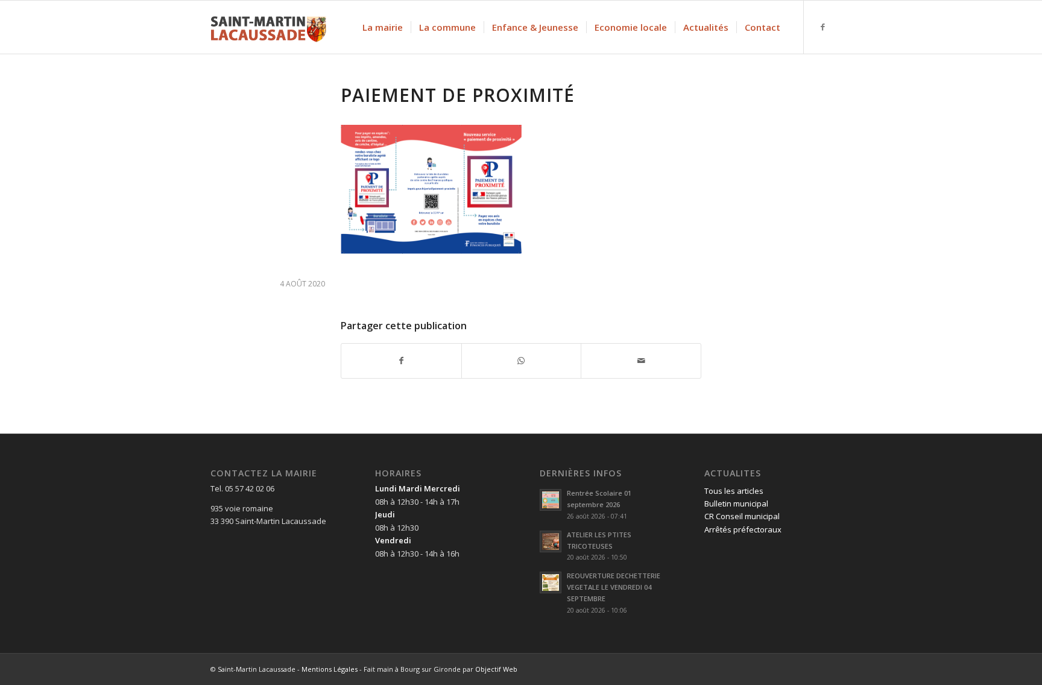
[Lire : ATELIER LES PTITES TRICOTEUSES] (550, 541)
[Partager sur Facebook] (401, 360)
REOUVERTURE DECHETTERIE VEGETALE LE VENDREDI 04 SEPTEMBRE (613, 587)
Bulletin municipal (736, 503)
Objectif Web (496, 669)
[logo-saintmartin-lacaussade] (268, 27)
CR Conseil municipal (742, 516)
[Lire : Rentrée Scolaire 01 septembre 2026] (550, 500)
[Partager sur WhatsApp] (521, 360)
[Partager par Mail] (641, 360)
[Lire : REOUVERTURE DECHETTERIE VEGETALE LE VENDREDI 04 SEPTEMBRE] (550, 582)
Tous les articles (733, 490)
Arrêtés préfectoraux (743, 529)
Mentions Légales (330, 669)
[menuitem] (383, 27)
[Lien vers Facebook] (822, 26)
